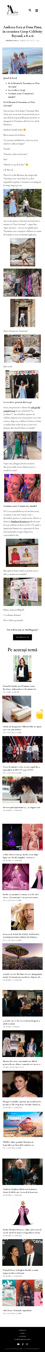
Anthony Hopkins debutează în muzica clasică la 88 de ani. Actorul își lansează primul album (20, 1192)
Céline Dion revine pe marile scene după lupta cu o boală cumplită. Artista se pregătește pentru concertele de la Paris (20, 857)
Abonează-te (22, 637)
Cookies (22, 1336)
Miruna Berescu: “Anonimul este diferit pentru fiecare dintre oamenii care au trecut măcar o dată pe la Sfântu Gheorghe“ (22, 1064)
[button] (30, 10)
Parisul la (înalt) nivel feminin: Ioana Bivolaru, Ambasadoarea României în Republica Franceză (19, 689)
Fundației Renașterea (20, 521)
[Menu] (37, 10)
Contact (22, 1330)
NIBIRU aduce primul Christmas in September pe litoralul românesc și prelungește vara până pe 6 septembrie (19, 1145)
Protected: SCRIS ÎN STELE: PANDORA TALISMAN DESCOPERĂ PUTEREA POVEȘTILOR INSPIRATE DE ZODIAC (21, 937)
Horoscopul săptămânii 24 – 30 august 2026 (21, 807)
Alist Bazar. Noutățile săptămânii (17, 1310)
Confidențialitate (22, 1339)
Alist (22, 1333)
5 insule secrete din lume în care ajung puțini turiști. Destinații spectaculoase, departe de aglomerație (22, 977)
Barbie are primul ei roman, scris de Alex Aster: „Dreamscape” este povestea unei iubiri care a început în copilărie (21, 897)
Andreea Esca (12, 41)
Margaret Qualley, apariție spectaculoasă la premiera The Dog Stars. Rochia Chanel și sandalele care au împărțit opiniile (22, 1104)
